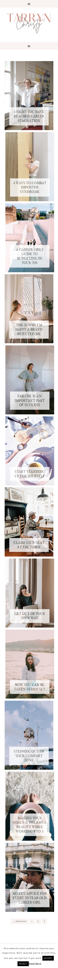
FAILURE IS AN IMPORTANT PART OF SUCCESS (30, 400)
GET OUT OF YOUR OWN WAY (29, 616)
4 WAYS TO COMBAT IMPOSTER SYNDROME (29, 187)
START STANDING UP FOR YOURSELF (30, 473)
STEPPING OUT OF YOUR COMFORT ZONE (29, 755)
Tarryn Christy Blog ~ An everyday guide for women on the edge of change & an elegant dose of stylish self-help (29, 22)
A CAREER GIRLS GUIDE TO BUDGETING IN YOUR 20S (30, 256)
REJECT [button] (23, 964)
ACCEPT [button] (48, 958)
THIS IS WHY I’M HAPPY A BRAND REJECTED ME (29, 329)
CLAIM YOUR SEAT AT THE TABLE (29, 544)
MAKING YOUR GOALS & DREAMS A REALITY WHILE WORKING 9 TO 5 (30, 824)
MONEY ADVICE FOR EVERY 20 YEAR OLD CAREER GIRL (30, 897)
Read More (35, 963)
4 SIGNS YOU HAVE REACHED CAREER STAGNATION (29, 116)
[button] (29, 3)
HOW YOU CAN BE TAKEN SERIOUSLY (29, 687)
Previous (19, 921)
